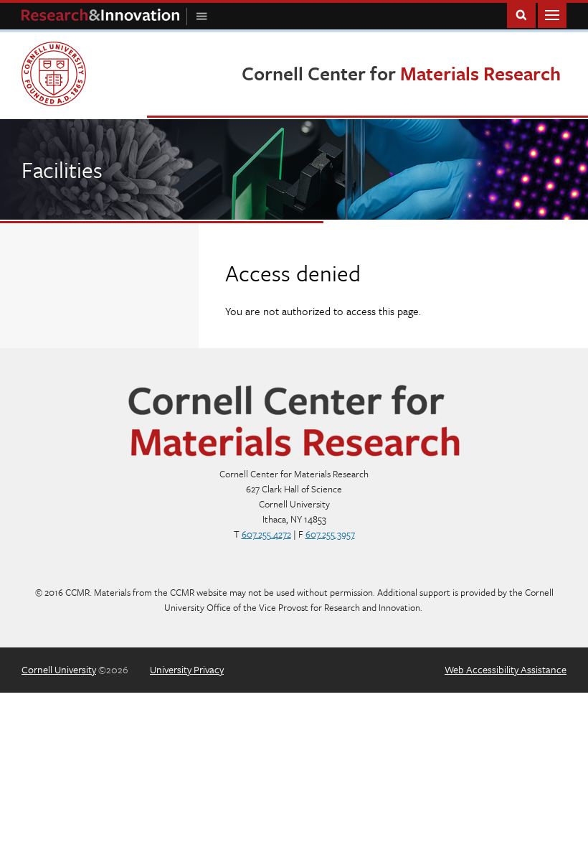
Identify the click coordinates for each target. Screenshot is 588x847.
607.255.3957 (330, 534)
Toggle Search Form (521, 14)
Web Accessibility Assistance (505, 669)
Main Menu (552, 14)
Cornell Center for (401, 73)
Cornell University (59, 669)
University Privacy (187, 669)
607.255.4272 (266, 534)
